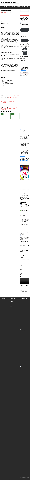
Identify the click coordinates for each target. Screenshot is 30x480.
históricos (24, 215)
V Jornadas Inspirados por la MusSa (24, 195)
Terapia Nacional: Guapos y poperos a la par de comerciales (26, 211)
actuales (21, 258)
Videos (21, 273)
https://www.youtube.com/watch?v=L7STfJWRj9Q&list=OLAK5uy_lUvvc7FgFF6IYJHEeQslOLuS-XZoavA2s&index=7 (9, 98)
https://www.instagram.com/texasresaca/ (11, 91)
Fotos (21, 265)
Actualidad (13, 6)
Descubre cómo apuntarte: (24, 69)
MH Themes (20, 479)
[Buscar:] (25, 11)
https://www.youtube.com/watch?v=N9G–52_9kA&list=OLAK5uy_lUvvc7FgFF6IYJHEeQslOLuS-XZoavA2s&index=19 (9, 108)
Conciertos (21, 262)
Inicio (1, 6)
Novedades (21, 270)
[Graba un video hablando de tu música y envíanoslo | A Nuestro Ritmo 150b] (24, 76)
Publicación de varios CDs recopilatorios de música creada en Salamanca (24, 198)
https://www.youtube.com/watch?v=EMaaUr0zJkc (12, 95)
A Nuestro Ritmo (26, 19)
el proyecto (24, 49)
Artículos (9, 6)
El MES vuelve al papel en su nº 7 (24, 193)
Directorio (23, 6)
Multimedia (18, 6)
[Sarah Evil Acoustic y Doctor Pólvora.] (24, 330)
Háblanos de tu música (24, 72)
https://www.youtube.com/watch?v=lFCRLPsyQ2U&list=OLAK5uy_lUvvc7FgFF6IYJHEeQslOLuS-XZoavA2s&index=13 (10, 101)
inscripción (24, 51)
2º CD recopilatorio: (24, 29)
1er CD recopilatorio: (25, 41)
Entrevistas (5, 6)
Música (21, 269)
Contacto (28, 6)
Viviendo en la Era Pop (23, 274)
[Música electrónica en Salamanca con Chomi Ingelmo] (24, 367)
